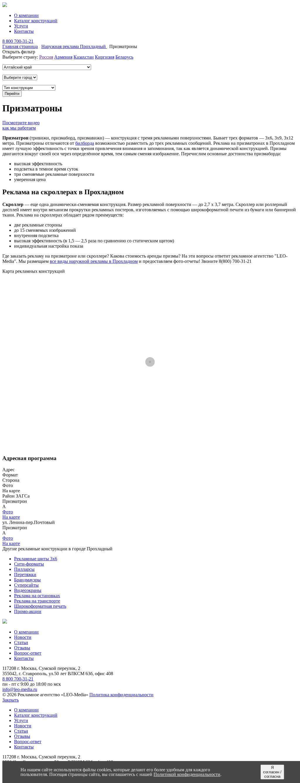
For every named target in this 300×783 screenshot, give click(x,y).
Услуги (21, 25)
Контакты (24, 31)
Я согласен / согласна (272, 772)
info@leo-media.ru (19, 689)
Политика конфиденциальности (121, 694)
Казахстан (84, 57)
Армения (63, 57)
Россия (46, 57)
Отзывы (22, 647)
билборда (84, 143)
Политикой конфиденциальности (187, 774)
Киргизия (104, 57)
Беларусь (124, 57)
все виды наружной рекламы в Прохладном (94, 261)
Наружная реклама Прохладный (74, 46)
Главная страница (20, 46)
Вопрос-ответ (27, 653)
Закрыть (10, 699)
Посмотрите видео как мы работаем (21, 125)
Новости (22, 637)
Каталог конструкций (35, 20)
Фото (7, 511)
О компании (26, 15)
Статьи (21, 642)
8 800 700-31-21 (17, 41)
